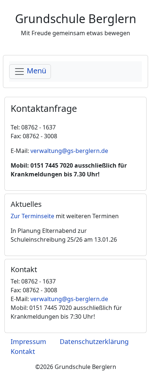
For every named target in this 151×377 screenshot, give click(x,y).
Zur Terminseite (32, 216)
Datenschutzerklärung (94, 341)
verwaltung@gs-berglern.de (69, 151)
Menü (35, 71)
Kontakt (23, 351)
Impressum (28, 341)
